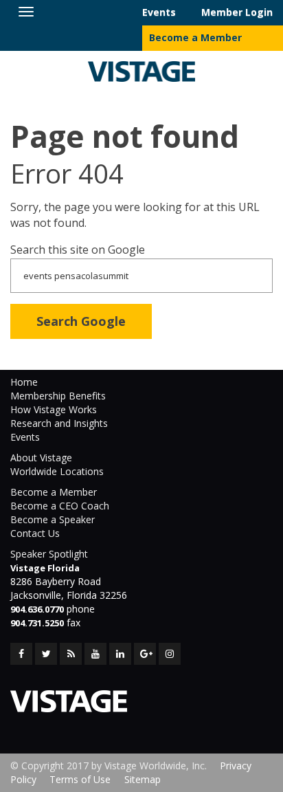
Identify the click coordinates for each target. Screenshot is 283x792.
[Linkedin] (120, 654)
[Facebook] (21, 654)
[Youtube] (95, 654)
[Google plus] (145, 654)
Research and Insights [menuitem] (59, 423)
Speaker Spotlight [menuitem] (49, 553)
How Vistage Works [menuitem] (53, 409)
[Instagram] (170, 654)
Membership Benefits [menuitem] (58, 395)
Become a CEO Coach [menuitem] (59, 505)
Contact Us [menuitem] (35, 533)
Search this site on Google (77, 249)
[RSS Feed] (71, 654)
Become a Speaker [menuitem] (52, 519)
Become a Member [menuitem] (195, 37)
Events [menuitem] (159, 12)
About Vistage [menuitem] (41, 457)
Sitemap (142, 779)
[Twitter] (46, 654)
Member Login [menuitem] (237, 12)
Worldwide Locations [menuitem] (57, 471)
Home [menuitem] (24, 381)
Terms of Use (80, 779)
